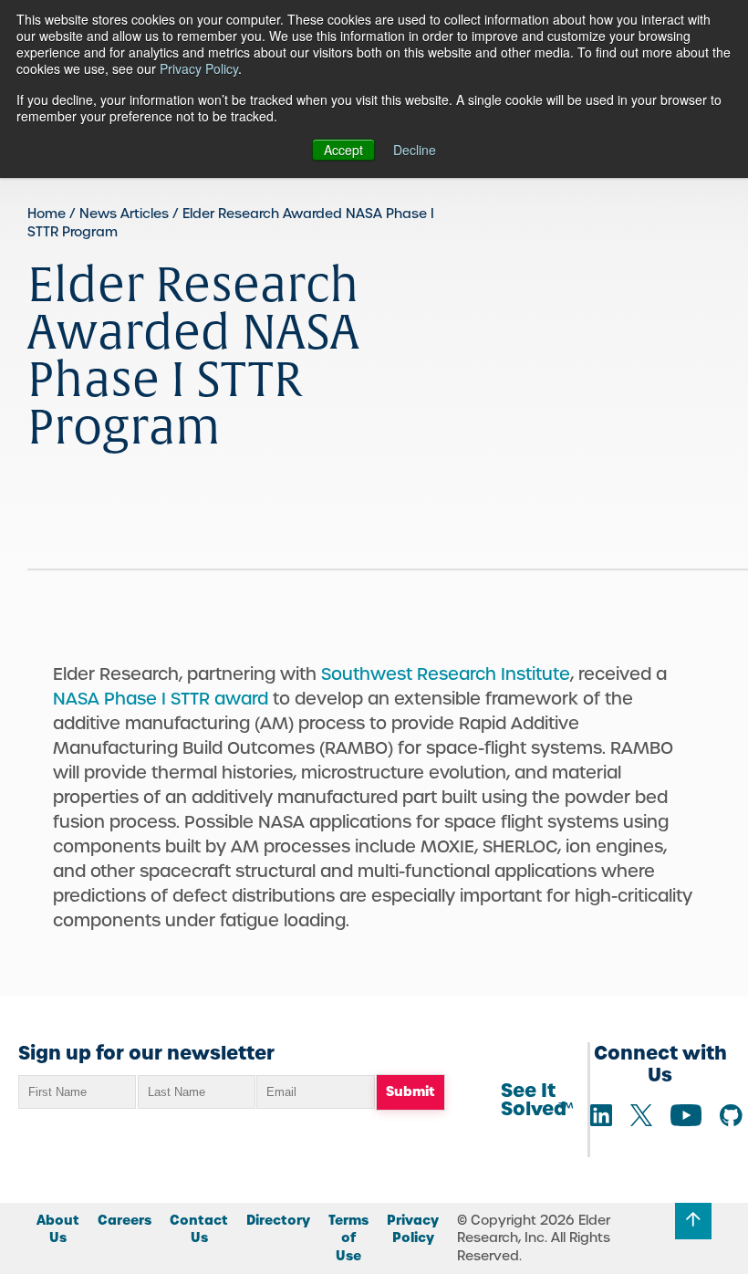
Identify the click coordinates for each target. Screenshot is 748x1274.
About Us (57, 1229)
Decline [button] (414, 150)
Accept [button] (343, 150)
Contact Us (199, 1229)
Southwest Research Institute (445, 674)
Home (46, 213)
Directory (278, 1220)
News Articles (124, 213)
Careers (124, 1220)
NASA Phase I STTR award (160, 698)
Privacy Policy (199, 68)
